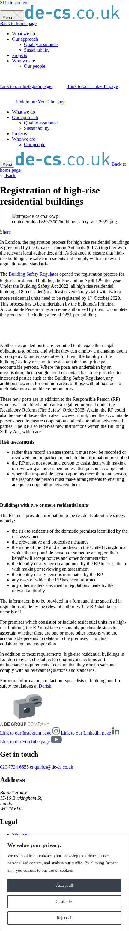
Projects (19, 55)
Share (5, 231)
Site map (20, 834)
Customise (64, 901)
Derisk (45, 685)
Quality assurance (41, 44)
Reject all (65, 918)
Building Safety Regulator (33, 274)
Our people (34, 66)
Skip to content (14, 2)
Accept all (64, 885)
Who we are (23, 60)
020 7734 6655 (14, 767)
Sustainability (37, 49)
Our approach (25, 39)
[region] (64, 883)
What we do (23, 33)
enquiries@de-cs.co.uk (51, 767)
